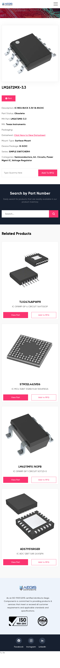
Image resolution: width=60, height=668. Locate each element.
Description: (8, 108)
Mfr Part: (6, 118)
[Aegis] (7, 4)
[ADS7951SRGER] (30, 517)
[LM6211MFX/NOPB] (30, 434)
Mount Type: (8, 140)
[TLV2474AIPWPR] (30, 270)
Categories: (8, 157)
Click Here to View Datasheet (29, 135)
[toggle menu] (54, 4)
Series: (5, 151)
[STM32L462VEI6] (30, 352)
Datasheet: (8, 135)
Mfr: (3, 124)
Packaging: (7, 129)
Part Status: (8, 113)
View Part (15, 315)
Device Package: (10, 146)
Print (9, 98)
